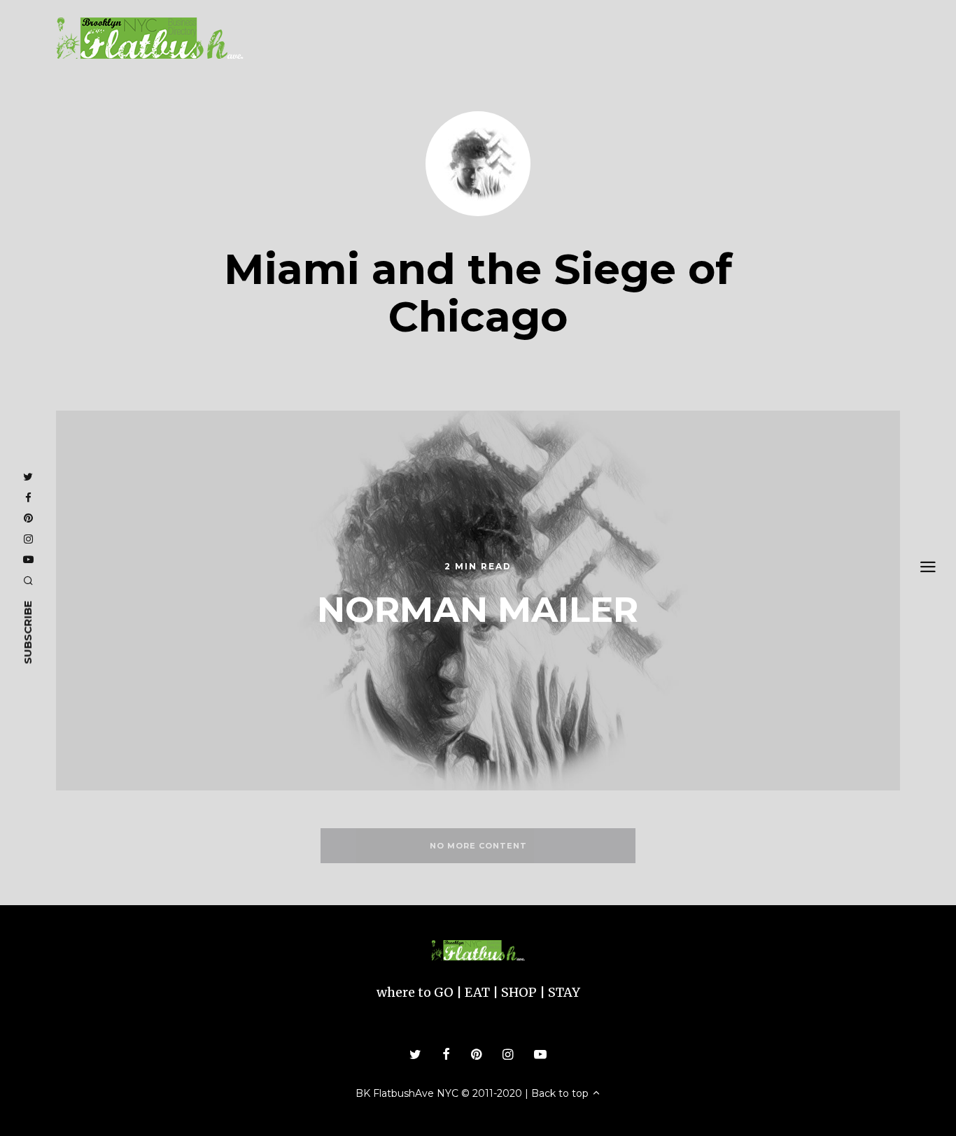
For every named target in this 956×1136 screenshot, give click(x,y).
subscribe (27, 633)
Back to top (561, 1093)
